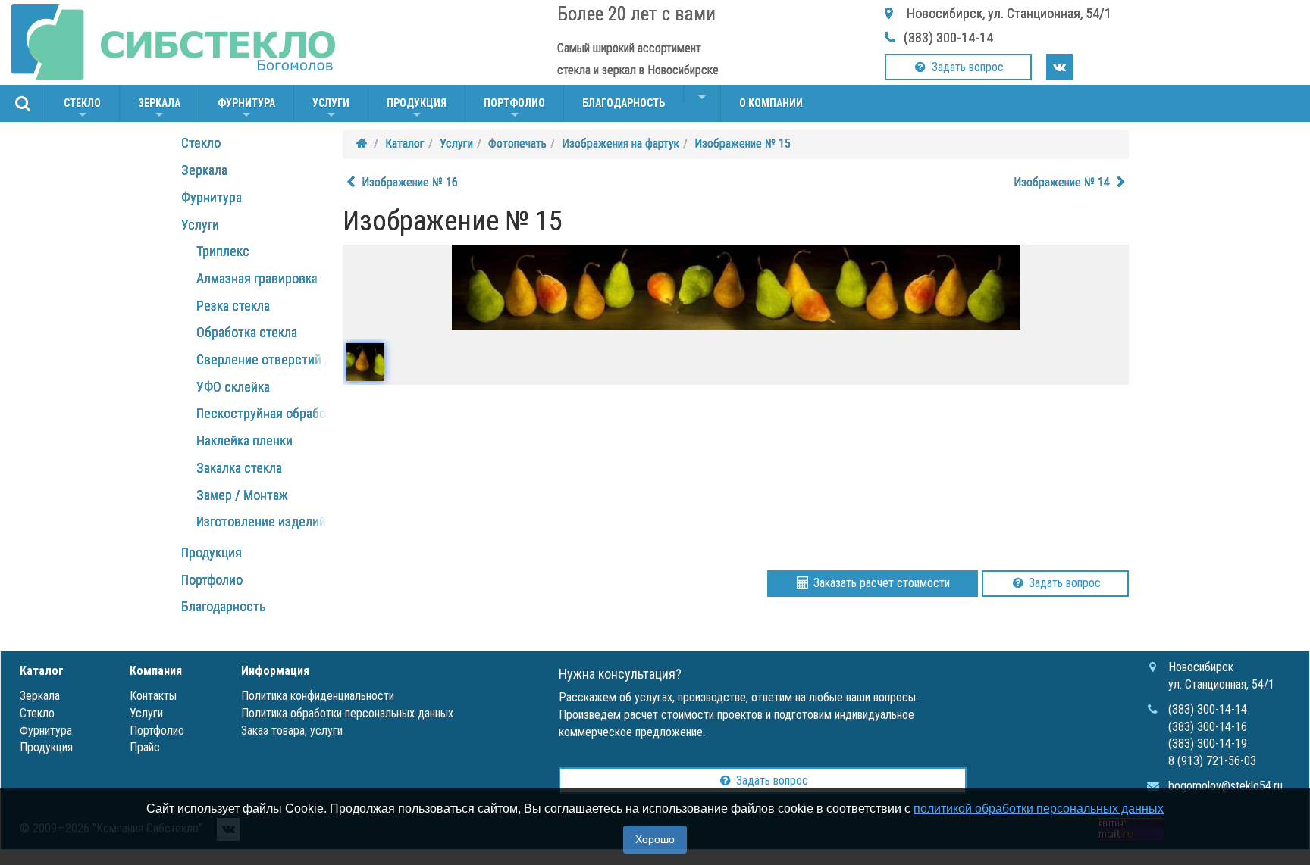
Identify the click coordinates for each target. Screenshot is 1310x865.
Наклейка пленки (244, 440)
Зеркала (159, 109)
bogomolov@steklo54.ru (1225, 786)
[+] (702, 95)
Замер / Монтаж (242, 495)
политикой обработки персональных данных (1039, 808)
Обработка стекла (246, 332)
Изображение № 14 (1063, 182)
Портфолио (514, 109)
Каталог (405, 143)
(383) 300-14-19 (1207, 743)
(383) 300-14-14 (948, 37)
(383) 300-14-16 (1207, 727)
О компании (771, 103)
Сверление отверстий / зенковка (290, 359)
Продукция (417, 109)
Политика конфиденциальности (317, 696)
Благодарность (623, 103)
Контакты (153, 696)
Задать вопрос (966, 67)
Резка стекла (233, 306)
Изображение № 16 (408, 182)
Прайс (145, 747)
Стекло (82, 109)
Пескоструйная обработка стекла (290, 413)
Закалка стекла (239, 468)
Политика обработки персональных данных (347, 713)
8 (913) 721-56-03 (1212, 761)
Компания (156, 671)
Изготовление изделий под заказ (289, 521)
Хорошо (655, 839)
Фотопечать (517, 143)
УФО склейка (233, 387)
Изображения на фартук (620, 143)
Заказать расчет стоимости (880, 583)
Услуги (330, 109)
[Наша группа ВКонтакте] (1059, 67)
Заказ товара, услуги (292, 730)
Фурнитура (246, 109)
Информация (275, 671)
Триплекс (222, 251)
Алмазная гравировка (257, 278)
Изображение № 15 (742, 143)
